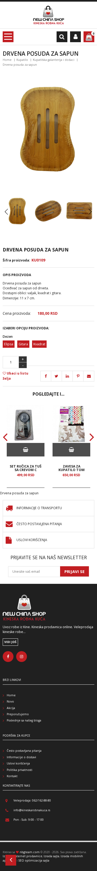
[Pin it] (67, 376)
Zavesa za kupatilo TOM (71, 468)
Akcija (11, 708)
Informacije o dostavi (21, 757)
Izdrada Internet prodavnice (22, 856)
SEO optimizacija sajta (33, 860)
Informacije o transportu (39, 508)
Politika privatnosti (19, 770)
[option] (25, 446)
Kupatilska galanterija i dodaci (53, 60)
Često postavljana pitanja (24, 751)
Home (7, 60)
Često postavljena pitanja (39, 524)
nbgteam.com (30, 852)
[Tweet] (56, 376)
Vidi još (10, 642)
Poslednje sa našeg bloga (24, 720)
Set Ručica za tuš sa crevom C (25, 468)
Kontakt (12, 776)
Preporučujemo (18, 714)
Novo (10, 701)
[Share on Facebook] (45, 376)
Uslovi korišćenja (31, 540)
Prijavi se (74, 571)
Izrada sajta (51, 856)
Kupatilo (22, 60)
